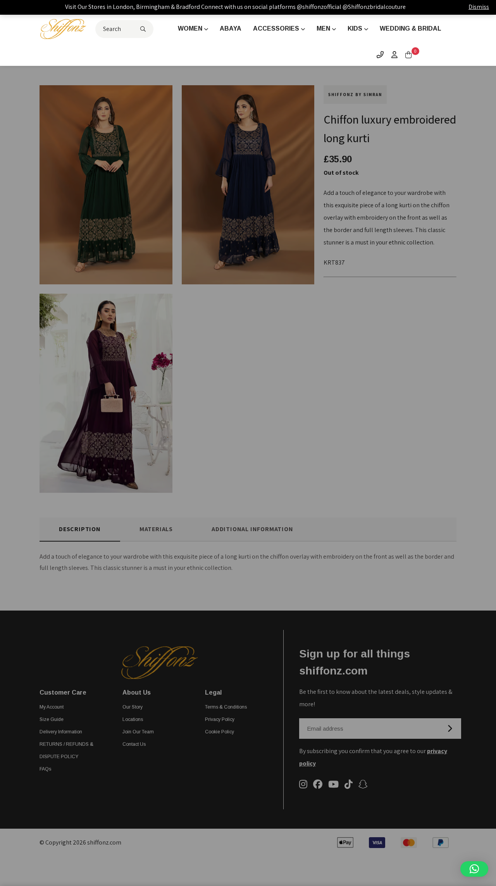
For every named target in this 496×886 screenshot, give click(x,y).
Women (190, 28)
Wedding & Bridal (410, 28)
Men (323, 28)
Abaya (230, 28)
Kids (355, 28)
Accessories (276, 28)
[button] (474, 869)
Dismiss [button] (478, 7)
